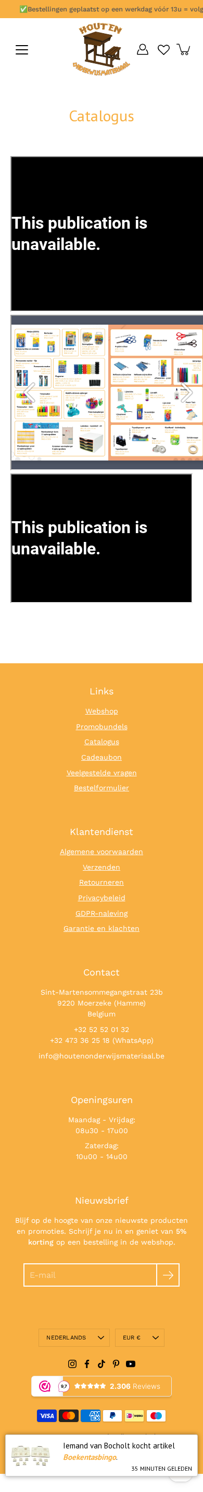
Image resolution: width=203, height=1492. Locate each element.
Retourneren (101, 882)
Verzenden (101, 867)
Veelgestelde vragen (102, 773)
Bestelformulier (101, 788)
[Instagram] (72, 1364)
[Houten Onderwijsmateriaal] (101, 49)
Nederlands (66, 1337)
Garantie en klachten (101, 928)
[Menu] (21, 50)
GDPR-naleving (101, 913)
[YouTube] (130, 1364)
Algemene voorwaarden (101, 851)
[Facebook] (87, 1364)
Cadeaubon (101, 757)
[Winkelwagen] (184, 49)
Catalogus (101, 741)
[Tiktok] (101, 1364)
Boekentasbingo (89, 1457)
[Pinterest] (116, 1364)
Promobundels (102, 726)
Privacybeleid (101, 898)
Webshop (101, 711)
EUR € (132, 1337)
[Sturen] (168, 1275)
